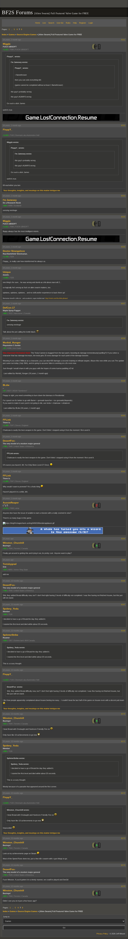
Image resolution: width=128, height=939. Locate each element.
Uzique (7, 272)
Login (90, 23)
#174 (123, 865)
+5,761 (5, 508)
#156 (123, 268)
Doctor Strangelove (14, 251)
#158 (123, 338)
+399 (5, 614)
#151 (123, 40)
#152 (123, 125)
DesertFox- (9, 440)
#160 (123, 416)
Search (51, 23)
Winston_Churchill (13, 542)
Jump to (6, 917)
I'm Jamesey (10, 200)
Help (75, 23)
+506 (5, 206)
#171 (123, 741)
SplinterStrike (10, 635)
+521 (5, 548)
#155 (123, 247)
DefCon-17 (9, 307)
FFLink (7, 419)
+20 (4, 348)
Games (12, 35)
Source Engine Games (26, 35)
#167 (123, 604)
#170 (123, 714)
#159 (123, 381)
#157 (123, 303)
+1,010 (5, 135)
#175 (123, 886)
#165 (123, 560)
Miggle (6, 44)
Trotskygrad (9, 564)
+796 (5, 446)
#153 (123, 196)
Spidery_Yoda (10, 608)
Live (44, 23)
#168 (123, 631)
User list (60, 23)
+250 (5, 641)
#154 (123, 217)
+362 (5, 313)
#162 (123, 471)
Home (37, 23)
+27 (4, 391)
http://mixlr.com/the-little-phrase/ (56, 298)
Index (4, 35)
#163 (123, 498)
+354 (5, 570)
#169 (123, 670)
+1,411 (5, 50)
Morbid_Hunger (11, 342)
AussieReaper (11, 502)
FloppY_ (7, 129)
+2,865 (5, 278)
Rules (68, 23)
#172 (123, 793)
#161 (123, 437)
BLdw (6, 385)
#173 (123, 838)
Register (82, 23)
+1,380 (5, 425)
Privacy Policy (102, 934)
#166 (123, 581)
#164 (123, 539)
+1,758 (5, 257)
